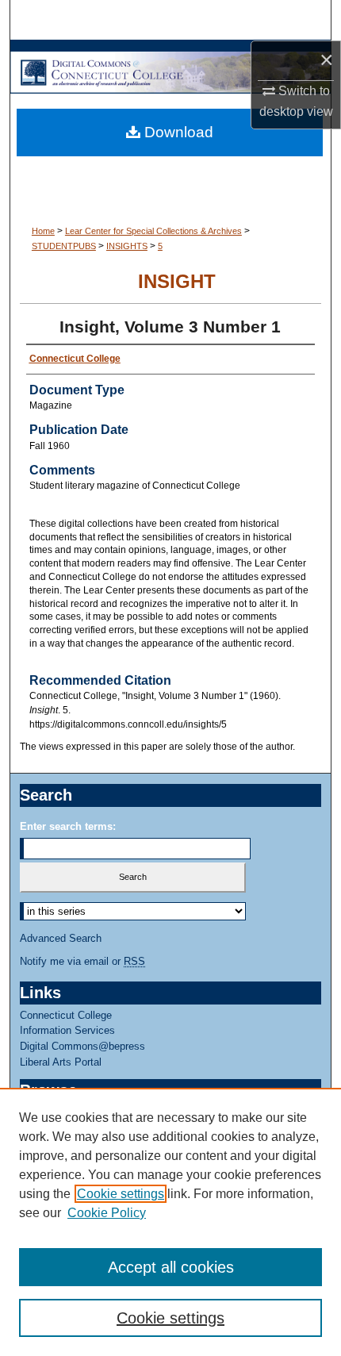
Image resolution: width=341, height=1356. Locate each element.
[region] (170, 1222)
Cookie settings (120, 1193)
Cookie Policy (106, 1213)
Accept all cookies (171, 1267)
